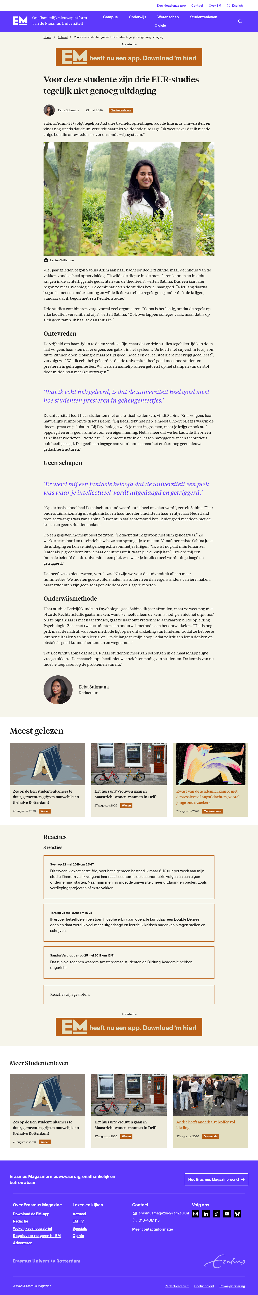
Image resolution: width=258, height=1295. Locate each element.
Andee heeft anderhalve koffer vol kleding (205, 1125)
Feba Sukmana (68, 110)
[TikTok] (216, 1213)
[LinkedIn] (206, 1213)
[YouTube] (227, 1213)
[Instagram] (195, 1213)
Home (47, 37)
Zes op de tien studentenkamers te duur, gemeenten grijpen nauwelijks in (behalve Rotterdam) (46, 797)
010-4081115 (149, 1220)
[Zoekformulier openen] (240, 21)
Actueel (63, 37)
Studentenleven (121, 110)
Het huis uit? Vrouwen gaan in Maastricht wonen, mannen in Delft (126, 794)
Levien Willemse (62, 260)
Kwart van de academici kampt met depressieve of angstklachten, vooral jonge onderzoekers (208, 797)
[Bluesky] (237, 1213)
